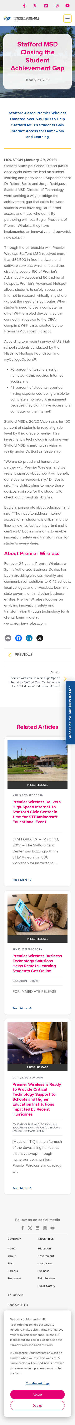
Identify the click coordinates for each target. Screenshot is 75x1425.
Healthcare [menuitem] (45, 1263)
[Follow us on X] (35, 5)
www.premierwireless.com (25, 623)
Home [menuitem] (11, 1248)
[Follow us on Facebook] (24, 5)
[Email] (8, 638)
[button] (70, 712)
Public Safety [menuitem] (46, 1286)
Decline (37, 1405)
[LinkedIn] (29, 638)
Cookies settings (37, 1383)
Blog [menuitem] (11, 1263)
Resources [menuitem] (15, 1278)
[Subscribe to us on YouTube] (67, 5)
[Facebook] (18, 638)
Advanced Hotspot (19, 278)
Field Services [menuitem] (47, 1278)
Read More (19, 879)
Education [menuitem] (44, 1248)
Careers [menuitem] (13, 1271)
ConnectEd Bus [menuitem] (18, 1305)
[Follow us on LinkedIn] (46, 5)
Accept (37, 1394)
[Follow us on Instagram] (56, 5)
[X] (40, 638)
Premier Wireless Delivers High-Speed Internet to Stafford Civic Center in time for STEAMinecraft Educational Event (36, 812)
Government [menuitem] (46, 1256)
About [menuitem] (12, 1256)
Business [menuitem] (43, 1271)
